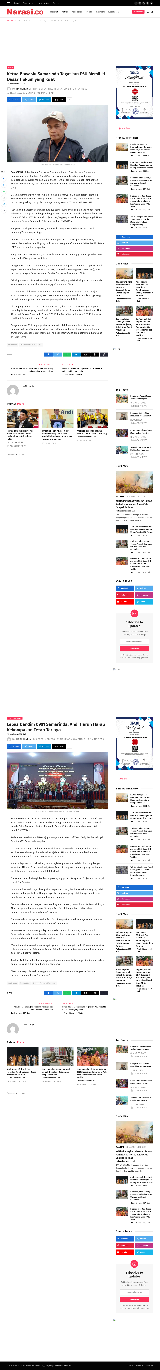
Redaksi (17, 3)
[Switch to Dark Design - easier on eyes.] (147, 12)
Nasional (54, 12)
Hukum (89, 12)
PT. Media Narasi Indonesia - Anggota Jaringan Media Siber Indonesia (46, 1366)
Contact (56, 3)
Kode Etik (149, 1366)
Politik (65, 12)
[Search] (151, 12)
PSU (40, 345)
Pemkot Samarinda (15, 718)
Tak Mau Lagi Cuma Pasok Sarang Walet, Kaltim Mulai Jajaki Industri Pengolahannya (141, 222)
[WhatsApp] (3, 191)
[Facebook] (3, 178)
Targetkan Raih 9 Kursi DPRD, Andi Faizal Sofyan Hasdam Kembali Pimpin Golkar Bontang (57, 435)
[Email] (3, 197)
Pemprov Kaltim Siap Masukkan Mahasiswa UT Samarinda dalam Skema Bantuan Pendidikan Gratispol (141, 414)
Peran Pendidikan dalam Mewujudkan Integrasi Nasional (141, 431)
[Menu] (8, 3)
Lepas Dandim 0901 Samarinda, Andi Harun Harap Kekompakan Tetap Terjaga (31, 371)
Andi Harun (12, 983)
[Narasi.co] (25, 12)
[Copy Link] (3, 210)
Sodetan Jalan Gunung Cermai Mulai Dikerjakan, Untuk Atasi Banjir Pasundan (141, 183)
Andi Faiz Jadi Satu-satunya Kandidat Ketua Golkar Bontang (92, 434)
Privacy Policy (135, 658)
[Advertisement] (80, 43)
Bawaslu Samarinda (28, 345)
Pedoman (139, 1366)
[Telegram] (3, 204)
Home (20, 21)
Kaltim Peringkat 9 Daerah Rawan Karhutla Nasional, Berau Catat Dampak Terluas (141, 150)
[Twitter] (3, 185)
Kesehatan (113, 12)
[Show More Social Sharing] (69, 99)
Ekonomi (100, 12)
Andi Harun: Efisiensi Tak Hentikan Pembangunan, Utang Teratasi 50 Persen (141, 166)
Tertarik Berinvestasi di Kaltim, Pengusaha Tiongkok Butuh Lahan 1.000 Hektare (140, 448)
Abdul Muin (12, 345)
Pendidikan (77, 12)
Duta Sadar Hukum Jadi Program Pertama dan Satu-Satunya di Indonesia (32, 1010)
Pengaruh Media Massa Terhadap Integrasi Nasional (141, 397)
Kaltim (120, 496)
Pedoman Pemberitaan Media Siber (36, 3)
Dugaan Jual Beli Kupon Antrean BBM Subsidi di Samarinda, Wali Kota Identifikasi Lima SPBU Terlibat (140, 203)
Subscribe (138, 12)
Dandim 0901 (25, 983)
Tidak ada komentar (22, 93)
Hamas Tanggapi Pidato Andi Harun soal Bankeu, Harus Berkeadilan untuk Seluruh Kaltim (20, 436)
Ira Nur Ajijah (24, 89)
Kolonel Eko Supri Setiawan (44, 983)
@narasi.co (124, 128)
